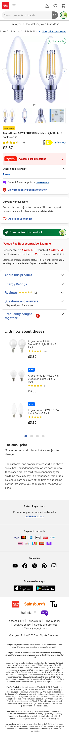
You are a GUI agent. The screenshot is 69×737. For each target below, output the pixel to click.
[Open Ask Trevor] (63, 15)
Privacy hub (34, 620)
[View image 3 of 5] (40, 115)
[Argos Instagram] (54, 566)
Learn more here (34, 516)
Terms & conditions (35, 628)
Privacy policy (52, 620)
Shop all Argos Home (54, 31)
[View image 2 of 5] (24, 115)
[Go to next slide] (64, 71)
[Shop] (14, 6)
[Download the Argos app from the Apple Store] (23, 590)
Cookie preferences (45, 624)
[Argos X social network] (34, 566)
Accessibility (16, 620)
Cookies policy (22, 624)
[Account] (47, 6)
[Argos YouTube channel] (15, 566)
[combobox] (27, 15)
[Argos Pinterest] (44, 566)
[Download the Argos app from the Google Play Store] (45, 590)
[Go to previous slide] (5, 71)
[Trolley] (63, 6)
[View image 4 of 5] (56, 115)
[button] (56, 41)
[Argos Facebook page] (25, 566)
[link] (34, 189)
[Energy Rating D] (48, 142)
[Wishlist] (55, 6)
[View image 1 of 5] (8, 115)
